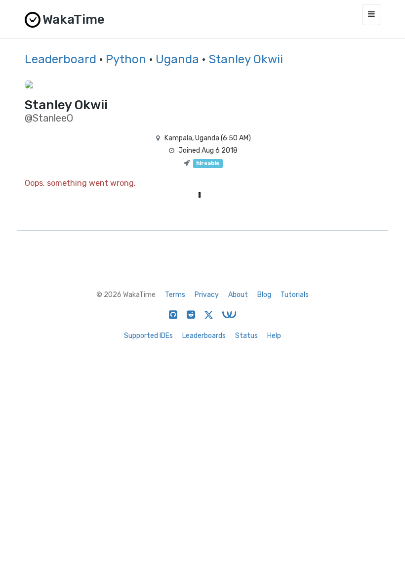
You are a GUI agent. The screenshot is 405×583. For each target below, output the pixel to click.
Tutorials (295, 295)
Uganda (177, 59)
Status (246, 336)
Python (126, 59)
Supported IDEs (148, 336)
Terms (175, 295)
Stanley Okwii (245, 59)
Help (274, 336)
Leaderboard (60, 59)
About (238, 295)
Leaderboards (204, 336)
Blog (264, 295)
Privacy (207, 295)
